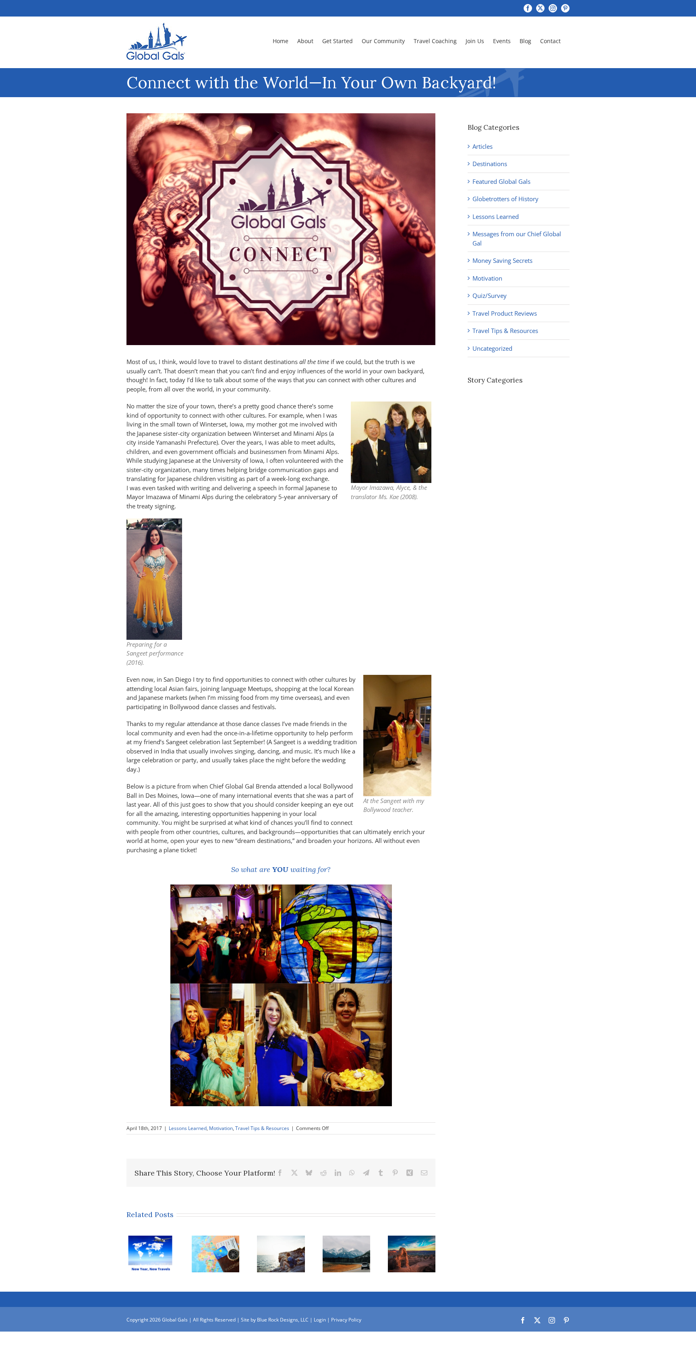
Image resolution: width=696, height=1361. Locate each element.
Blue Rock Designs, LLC (283, 1319)
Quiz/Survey (489, 295)
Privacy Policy (346, 1319)
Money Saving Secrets (502, 260)
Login (320, 1319)
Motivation (221, 1128)
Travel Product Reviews (504, 313)
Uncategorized (492, 348)
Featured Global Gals (501, 181)
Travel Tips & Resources (262, 1128)
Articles (482, 146)
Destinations (489, 164)
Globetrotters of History (505, 199)
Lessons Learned (188, 1128)
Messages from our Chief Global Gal (516, 238)
